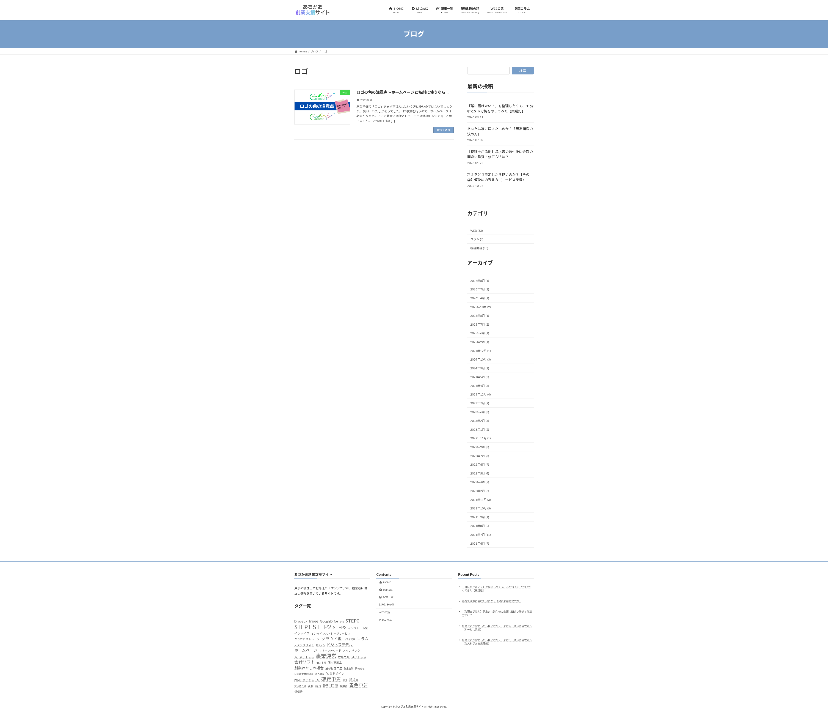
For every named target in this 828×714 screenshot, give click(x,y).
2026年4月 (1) (479, 298)
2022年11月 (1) (480, 438)
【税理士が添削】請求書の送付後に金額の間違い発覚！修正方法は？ (500, 154)
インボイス (301, 633)
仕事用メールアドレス (352, 657)
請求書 (353, 680)
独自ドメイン (335, 673)
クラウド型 (331, 638)
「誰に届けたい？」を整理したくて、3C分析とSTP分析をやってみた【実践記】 (500, 108)
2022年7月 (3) (479, 455)
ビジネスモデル (340, 644)
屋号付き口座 (333, 668)
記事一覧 (388, 597)
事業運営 (326, 656)
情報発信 (360, 668)
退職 (311, 686)
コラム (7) (476, 239)
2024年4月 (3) (479, 385)
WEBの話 (384, 612)
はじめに (388, 589)
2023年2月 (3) (479, 420)
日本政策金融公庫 (303, 673)
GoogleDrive (329, 621)
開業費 (343, 686)
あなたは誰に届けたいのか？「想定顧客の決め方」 (500, 131)
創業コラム (385, 619)
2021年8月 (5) (479, 526)
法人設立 (320, 673)
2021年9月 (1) (479, 517)
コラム (363, 639)
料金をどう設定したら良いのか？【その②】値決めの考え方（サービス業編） (498, 177)
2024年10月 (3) (480, 359)
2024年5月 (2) (479, 377)
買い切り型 (300, 686)
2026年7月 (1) (479, 289)
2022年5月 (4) (479, 473)
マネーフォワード (330, 650)
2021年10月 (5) (480, 508)
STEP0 (352, 620)
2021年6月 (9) (479, 543)
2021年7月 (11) (480, 534)
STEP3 (340, 627)
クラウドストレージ (307, 639)
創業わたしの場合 (309, 668)
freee (313, 621)
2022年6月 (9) (479, 464)
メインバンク (351, 650)
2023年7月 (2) (479, 403)
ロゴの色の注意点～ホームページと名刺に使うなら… (402, 92)
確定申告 (331, 679)
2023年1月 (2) (479, 429)
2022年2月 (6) (479, 491)
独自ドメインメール (307, 680)
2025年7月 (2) (479, 324)
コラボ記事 (349, 639)
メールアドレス (304, 657)
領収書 (298, 691)
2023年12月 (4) (480, 394)
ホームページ (305, 650)
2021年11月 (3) (480, 499)
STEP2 (322, 626)
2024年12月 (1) (480, 350)
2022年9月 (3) (479, 447)
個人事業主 (335, 662)
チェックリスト (304, 645)
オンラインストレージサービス (330, 633)
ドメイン (320, 645)
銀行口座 (331, 685)
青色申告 (358, 685)
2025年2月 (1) (479, 342)
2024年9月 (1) (479, 368)
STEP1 (302, 627)
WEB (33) (476, 230)
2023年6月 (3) (479, 412)
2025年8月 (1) (479, 315)
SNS (342, 621)
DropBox (300, 621)
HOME (387, 582)
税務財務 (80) (479, 248)
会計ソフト (304, 661)
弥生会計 (348, 668)
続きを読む (443, 130)
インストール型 (358, 628)
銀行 (318, 686)
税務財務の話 (386, 604)
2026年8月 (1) (479, 280)
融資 (345, 680)
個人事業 (321, 662)
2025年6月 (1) (479, 333)
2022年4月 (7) (479, 482)
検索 (522, 71)
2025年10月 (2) (480, 307)
